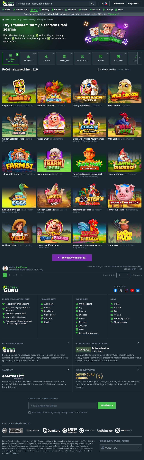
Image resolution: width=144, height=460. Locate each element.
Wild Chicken (119, 105)
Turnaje (109, 9)
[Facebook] (115, 290)
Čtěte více (102, 14)
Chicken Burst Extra (52, 211)
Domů (8, 9)
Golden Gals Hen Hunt (17, 140)
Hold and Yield (17, 245)
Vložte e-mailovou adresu (41, 403)
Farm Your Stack (123, 210)
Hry (35, 9)
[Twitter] (121, 290)
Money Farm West (87, 105)
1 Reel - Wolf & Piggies (49, 246)
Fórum (84, 9)
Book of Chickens (51, 105)
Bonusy (45, 9)
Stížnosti (72, 9)
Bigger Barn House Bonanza (88, 246)
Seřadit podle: (108, 69)
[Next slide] (140, 58)
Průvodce (58, 9)
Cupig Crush (50, 139)
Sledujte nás (120, 286)
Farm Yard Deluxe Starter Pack (89, 175)
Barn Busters (50, 174)
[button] (121, 447)
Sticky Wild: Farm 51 (18, 174)
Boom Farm (121, 245)
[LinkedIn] (138, 290)
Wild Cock (121, 139)
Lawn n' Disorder (122, 174)
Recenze (96, 9)
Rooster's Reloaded (88, 211)
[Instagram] (126, 290)
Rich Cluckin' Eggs (17, 211)
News (120, 9)
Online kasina (22, 9)
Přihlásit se (107, 405)
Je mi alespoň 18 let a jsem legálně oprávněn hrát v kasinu (59, 412)
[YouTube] (132, 290)
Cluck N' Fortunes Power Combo (88, 140)
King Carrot (17, 105)
